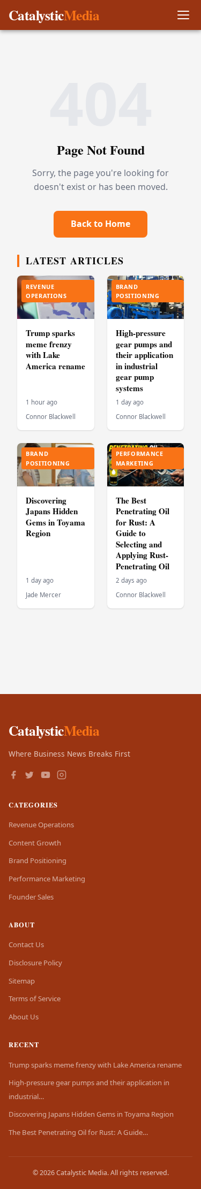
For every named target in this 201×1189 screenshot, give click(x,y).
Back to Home (100, 224)
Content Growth (35, 843)
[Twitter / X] (29, 775)
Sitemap (22, 981)
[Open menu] (183, 15)
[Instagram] (61, 775)
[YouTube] (45, 775)
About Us (24, 1017)
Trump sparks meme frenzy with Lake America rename (55, 349)
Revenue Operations (41, 824)
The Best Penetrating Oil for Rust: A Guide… (78, 1132)
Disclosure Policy (35, 962)
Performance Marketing (47, 878)
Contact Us (26, 944)
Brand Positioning (37, 860)
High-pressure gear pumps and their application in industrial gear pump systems (144, 360)
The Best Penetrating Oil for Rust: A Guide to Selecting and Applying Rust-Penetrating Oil (142, 533)
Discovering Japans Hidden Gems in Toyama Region (55, 516)
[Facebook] (13, 775)
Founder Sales (31, 897)
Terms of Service (35, 998)
